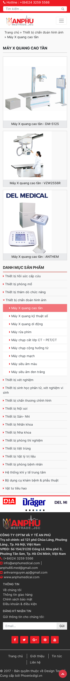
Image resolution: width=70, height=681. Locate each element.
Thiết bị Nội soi (16, 408)
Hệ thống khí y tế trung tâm (25, 472)
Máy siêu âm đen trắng (28, 372)
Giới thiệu (37, 656)
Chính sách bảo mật (17, 599)
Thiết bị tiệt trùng (18, 448)
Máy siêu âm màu (24, 364)
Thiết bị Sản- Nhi (17, 416)
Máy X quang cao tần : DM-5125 (35, 124)
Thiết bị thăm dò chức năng (25, 292)
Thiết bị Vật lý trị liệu (20, 456)
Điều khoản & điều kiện (20, 604)
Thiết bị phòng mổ (18, 284)
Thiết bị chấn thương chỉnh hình (28, 400)
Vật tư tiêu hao (16, 488)
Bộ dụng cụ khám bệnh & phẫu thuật (32, 480)
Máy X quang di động (27, 324)
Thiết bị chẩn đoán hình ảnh (43, 32)
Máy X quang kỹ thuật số (29, 316)
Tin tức (57, 656)
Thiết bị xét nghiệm (19, 380)
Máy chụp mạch (23, 356)
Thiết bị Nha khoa (18, 432)
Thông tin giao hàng (17, 595)
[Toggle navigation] (61, 21)
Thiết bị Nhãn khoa (19, 424)
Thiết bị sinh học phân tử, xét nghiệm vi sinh (33, 390)
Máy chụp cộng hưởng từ (29, 348)
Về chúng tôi (12, 590)
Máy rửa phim (21, 332)
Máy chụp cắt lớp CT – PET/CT (34, 340)
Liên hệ (35, 662)
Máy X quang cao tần (27, 308)
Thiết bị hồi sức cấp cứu (23, 276)
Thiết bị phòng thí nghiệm (24, 440)
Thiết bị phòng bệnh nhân (24, 464)
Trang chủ (11, 32)
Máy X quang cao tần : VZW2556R (35, 183)
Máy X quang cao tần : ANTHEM (35, 257)
